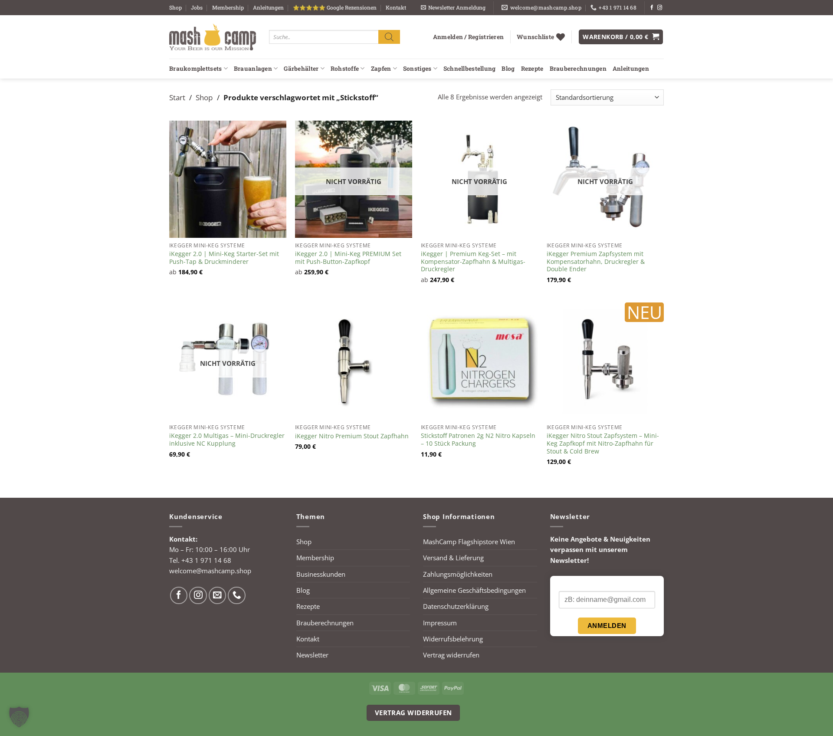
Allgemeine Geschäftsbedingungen (474, 590)
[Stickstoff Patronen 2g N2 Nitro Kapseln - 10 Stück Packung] (479, 361)
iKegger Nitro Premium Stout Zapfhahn (352, 436)
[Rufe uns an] (237, 596)
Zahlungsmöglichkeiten (457, 574)
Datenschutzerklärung (456, 606)
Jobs (197, 7)
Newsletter (312, 655)
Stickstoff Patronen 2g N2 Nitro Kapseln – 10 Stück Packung (478, 439)
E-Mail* (569, 583)
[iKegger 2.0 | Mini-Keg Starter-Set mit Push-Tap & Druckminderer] (227, 179)
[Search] (389, 36)
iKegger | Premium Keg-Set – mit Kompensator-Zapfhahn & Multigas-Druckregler (473, 261)
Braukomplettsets (195, 68)
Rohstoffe (345, 68)
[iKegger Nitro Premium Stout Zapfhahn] (353, 361)
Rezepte (532, 68)
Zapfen (381, 68)
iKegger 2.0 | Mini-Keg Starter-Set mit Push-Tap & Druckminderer (224, 258)
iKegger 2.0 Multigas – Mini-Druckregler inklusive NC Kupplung (227, 439)
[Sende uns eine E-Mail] (217, 596)
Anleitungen (268, 7)
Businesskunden (320, 574)
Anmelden (606, 625)
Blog (508, 68)
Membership (228, 7)
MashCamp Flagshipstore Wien (469, 541)
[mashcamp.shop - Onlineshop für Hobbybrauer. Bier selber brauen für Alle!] (212, 37)
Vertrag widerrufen (451, 655)
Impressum (440, 622)
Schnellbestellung (469, 68)
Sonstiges (417, 68)
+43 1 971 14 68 (206, 560)
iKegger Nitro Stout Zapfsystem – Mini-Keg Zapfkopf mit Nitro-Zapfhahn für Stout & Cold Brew (603, 443)
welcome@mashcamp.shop (210, 570)
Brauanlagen (253, 68)
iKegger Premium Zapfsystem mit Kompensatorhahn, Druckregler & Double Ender (596, 261)
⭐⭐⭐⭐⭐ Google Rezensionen (335, 7)
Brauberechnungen (578, 68)
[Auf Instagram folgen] (659, 7)
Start (177, 97)
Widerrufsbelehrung (453, 638)
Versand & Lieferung (453, 557)
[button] (453, 7)
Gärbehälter (301, 68)
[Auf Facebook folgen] (651, 7)
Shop (175, 7)
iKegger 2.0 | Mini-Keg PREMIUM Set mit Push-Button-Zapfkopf (348, 258)
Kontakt (396, 7)
